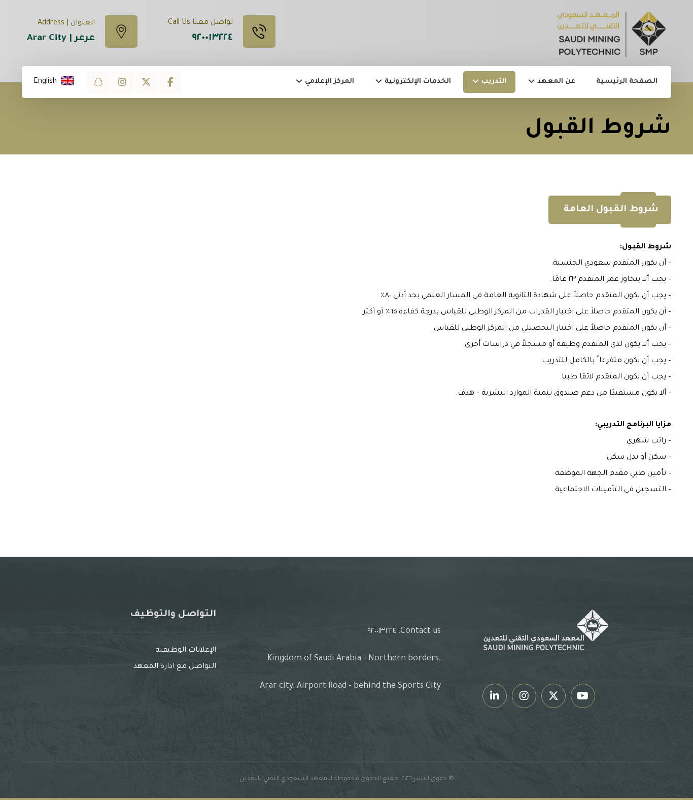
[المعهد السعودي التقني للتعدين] (612, 33)
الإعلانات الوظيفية (185, 651)
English (45, 82)
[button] (170, 82)
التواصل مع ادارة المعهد (174, 667)
